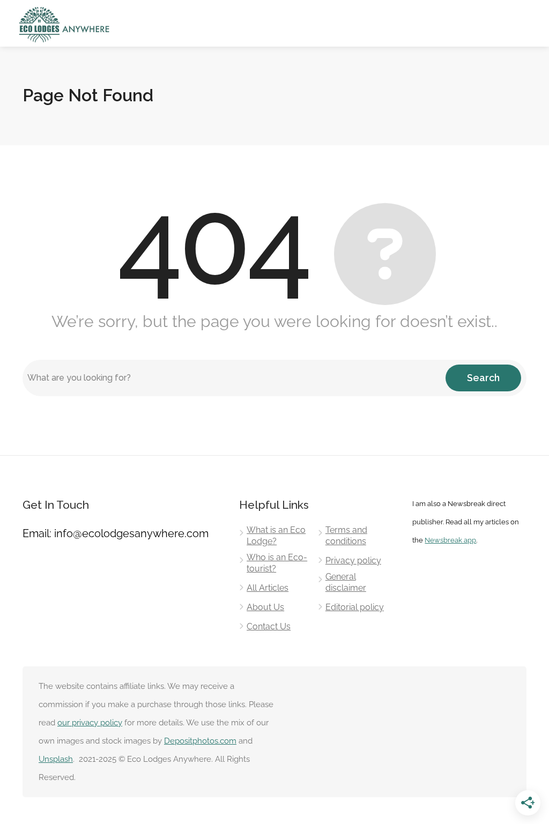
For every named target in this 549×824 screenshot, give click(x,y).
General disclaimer (345, 582)
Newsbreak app (450, 540)
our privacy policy (89, 723)
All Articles (267, 588)
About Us (265, 607)
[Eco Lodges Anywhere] (65, 24)
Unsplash (56, 759)
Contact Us (269, 626)
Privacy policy (353, 560)
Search (483, 377)
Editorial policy (354, 607)
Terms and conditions (346, 535)
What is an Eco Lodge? (276, 535)
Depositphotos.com (200, 741)
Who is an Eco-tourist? (277, 563)
